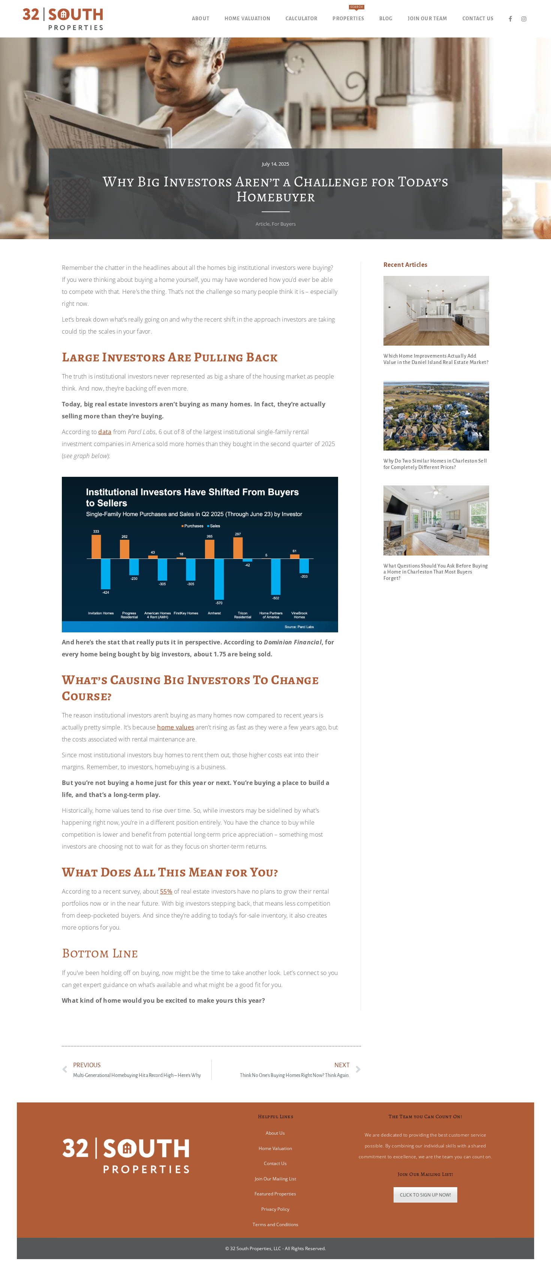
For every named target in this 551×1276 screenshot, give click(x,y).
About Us (275, 1133)
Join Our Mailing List (275, 1179)
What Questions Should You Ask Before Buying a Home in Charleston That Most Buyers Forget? (435, 572)
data (104, 432)
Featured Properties (275, 1194)
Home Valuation (275, 1148)
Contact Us (275, 1163)
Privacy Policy (275, 1209)
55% (166, 891)
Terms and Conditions (275, 1224)
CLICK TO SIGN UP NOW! (425, 1195)
